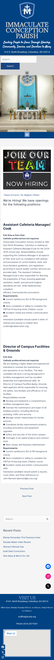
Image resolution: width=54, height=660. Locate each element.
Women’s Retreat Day (13, 547)
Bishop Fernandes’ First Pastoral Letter (21, 537)
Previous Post (27, 488)
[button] (27, 72)
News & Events (11, 195)
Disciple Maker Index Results (17, 542)
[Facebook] (48, 566)
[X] (48, 586)
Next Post (27, 496)
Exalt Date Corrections (14, 551)
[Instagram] (48, 576)
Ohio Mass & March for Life (16, 556)
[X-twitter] (2, 652)
